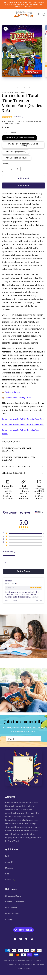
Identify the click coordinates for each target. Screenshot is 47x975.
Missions (9, 868)
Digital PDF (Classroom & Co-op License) (23, 145)
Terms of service (24, 964)
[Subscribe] (38, 738)
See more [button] (35, 597)
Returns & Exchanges (14, 902)
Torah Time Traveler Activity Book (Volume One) (23, 419)
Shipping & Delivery (13, 896)
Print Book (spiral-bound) (16, 158)
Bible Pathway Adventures (20, 960)
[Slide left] (18, 87)
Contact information (25, 968)
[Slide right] (29, 87)
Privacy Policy (11, 908)
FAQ (7, 856)
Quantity (5, 164)
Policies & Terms (12, 913)
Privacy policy (11, 964)
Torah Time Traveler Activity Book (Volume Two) (23, 424)
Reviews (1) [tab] (9, 551)
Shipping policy (38, 964)
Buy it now (23, 185)
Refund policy (38, 960)
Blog (7, 874)
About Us (9, 862)
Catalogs (9, 919)
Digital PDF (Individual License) (19, 138)
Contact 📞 (10, 879)
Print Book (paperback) (15, 152)
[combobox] (5, 562)
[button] (3, 14)
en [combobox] (39, 512)
